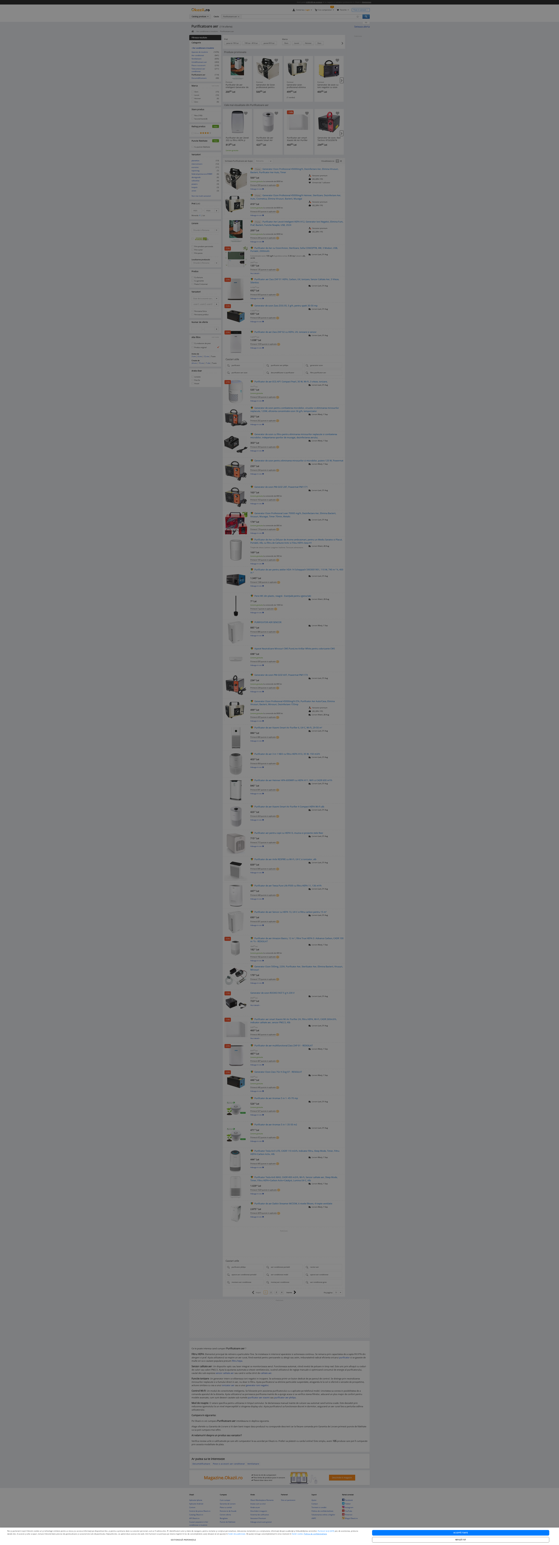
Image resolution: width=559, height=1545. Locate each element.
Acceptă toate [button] (460, 1532)
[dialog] (279, 1536)
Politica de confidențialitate (315, 1534)
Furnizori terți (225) (326, 1531)
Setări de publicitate (236, 1534)
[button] (183, 1538)
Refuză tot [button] (460, 1539)
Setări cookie (297, 1534)
